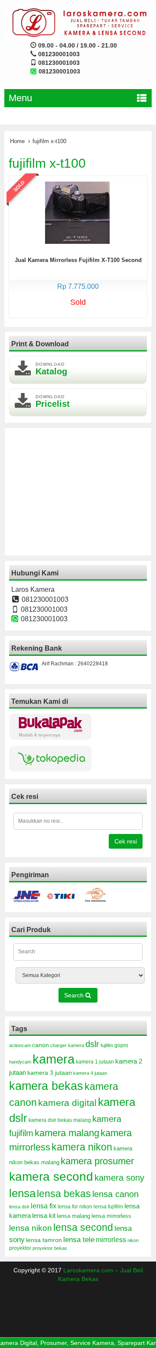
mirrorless (111, 1239)
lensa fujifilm (108, 1207)
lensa (22, 1193)
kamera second (51, 1176)
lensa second (83, 1227)
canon (40, 1044)
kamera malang (67, 1133)
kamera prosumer (97, 1161)
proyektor (20, 1248)
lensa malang (73, 1216)
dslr (92, 1044)
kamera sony (119, 1177)
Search (74, 995)
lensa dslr (19, 1206)
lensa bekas (64, 1193)
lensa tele (78, 1240)
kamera (53, 1059)
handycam (20, 1061)
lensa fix (43, 1206)
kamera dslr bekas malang (60, 1120)
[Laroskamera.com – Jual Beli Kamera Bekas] (78, 22)
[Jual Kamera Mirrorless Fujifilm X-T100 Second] (77, 212)
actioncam (20, 1045)
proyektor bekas (49, 1248)
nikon (133, 1240)
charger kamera (67, 1045)
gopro (121, 1045)
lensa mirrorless (111, 1216)
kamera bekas (46, 1085)
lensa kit (43, 1215)
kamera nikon (82, 1147)
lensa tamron (44, 1240)
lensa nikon (30, 1228)
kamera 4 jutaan (90, 1073)
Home (17, 141)
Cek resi (125, 841)
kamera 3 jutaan (49, 1072)
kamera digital (67, 1103)
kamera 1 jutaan (95, 1062)
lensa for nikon (75, 1206)
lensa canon (115, 1194)
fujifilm (107, 1045)
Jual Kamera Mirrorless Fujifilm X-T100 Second (78, 260)
